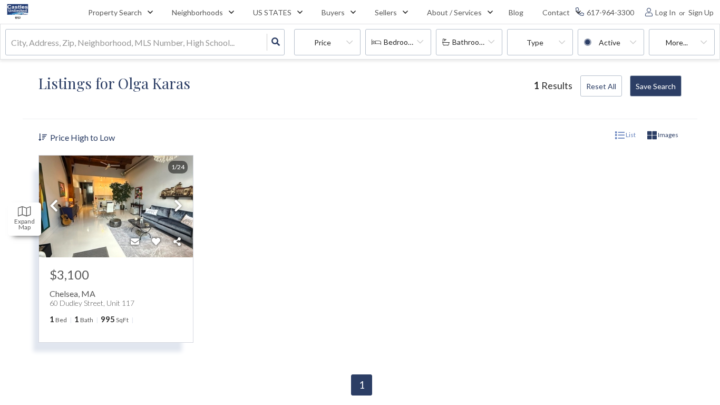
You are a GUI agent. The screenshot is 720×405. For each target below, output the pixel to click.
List (630, 135)
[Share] (177, 241)
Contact (556, 12)
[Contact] (134, 241)
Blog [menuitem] (516, 12)
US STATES (272, 12)
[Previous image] (54, 206)
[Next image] (178, 206)
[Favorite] (156, 241)
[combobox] (12, 42)
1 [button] (362, 385)
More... (677, 42)
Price (322, 42)
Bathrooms (470, 41)
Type (535, 42)
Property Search (115, 12)
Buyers (333, 12)
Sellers (386, 12)
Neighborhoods (197, 12)
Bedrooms (400, 41)
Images (667, 135)
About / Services (454, 12)
